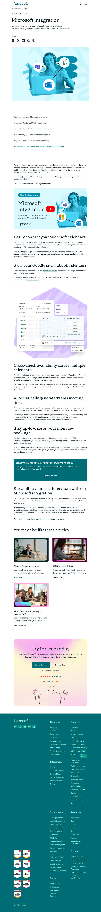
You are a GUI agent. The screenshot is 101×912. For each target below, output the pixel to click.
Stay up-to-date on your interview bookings (31, 140)
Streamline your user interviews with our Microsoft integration (39, 146)
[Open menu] (85, 3)
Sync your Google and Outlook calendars (30, 123)
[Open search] (80, 3)
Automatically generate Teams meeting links (32, 135)
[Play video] (50, 208)
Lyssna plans (45, 519)
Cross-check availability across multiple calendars (34, 129)
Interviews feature (50, 271)
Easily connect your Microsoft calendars (30, 117)
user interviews (33, 280)
